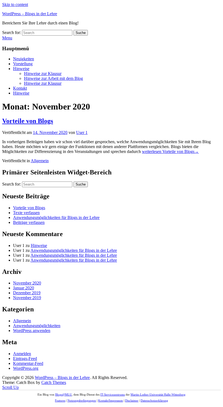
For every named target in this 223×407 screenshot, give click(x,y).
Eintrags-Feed (25, 358)
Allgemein (40, 160)
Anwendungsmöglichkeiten (36, 325)
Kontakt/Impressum (110, 400)
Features (60, 400)
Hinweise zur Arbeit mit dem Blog (53, 78)
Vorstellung (23, 63)
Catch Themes (53, 382)
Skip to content (15, 4)
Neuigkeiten (23, 59)
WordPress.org (25, 368)
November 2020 (27, 283)
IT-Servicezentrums (112, 394)
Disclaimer (131, 400)
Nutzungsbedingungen (81, 400)
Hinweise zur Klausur (42, 73)
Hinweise (21, 68)
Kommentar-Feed (28, 363)
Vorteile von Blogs (27, 120)
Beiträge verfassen (29, 222)
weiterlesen (170, 151)
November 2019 (27, 297)
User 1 (82, 132)
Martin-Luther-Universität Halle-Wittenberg (158, 394)
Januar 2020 (23, 288)
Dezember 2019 (27, 292)
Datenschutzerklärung (154, 400)
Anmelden (22, 353)
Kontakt (20, 88)
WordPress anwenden (31, 330)
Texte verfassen (26, 212)
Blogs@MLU (63, 394)
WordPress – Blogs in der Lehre (29, 13)
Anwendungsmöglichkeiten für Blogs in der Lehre (56, 217)
